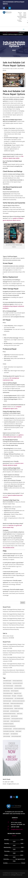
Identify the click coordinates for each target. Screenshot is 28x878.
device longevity (14, 690)
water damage (6, 736)
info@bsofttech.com (17, 829)
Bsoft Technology (7, 683)
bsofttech (7, 68)
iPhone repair (6, 703)
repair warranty (6, 718)
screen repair (6, 721)
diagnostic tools (17, 693)
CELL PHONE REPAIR (12, 32)
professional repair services (9, 713)
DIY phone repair (7, 695)
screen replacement (15, 721)
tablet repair (18, 731)
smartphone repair (7, 728)
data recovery (6, 690)
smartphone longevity (8, 723)
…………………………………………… (14, 855)
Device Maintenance (7, 693)
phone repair (6, 711)
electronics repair (7, 701)
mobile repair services (8, 708)
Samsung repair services (16, 718)
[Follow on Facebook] (4, 8)
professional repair (14, 711)
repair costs (19, 713)
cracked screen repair (8, 688)
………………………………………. (14, 839)
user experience (14, 733)
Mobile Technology (19, 708)
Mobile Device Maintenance (17, 703)
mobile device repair (7, 706)
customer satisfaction (19, 688)
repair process (6, 716)
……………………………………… (14, 851)
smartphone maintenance (9, 726)
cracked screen (18, 685)
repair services (14, 716)
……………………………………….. (14, 843)
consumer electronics (17, 683)
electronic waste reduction (18, 701)
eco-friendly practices (8, 698)
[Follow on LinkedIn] (10, 8)
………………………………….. (16, 847)
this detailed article (8, 547)
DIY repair (14, 695)
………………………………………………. (14, 863)
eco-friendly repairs (19, 698)
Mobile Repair (17, 706)
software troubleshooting (19, 728)
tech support (6, 733)
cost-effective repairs (8, 685)
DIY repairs (20, 695)
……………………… (12, 859)
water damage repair (16, 736)
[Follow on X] (7, 8)
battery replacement (17, 680)
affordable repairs (7, 680)
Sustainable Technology (8, 731)
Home (4, 32)
